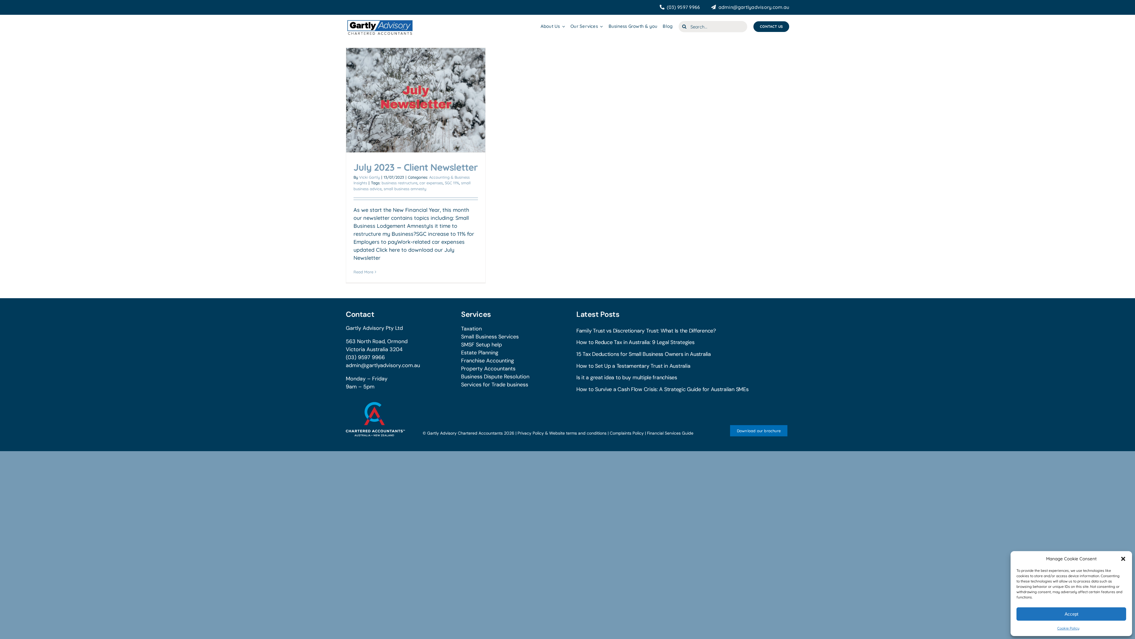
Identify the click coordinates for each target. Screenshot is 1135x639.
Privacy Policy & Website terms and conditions (562, 433)
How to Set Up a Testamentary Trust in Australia (633, 365)
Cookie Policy (1068, 628)
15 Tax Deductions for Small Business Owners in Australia (643, 354)
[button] (1123, 559)
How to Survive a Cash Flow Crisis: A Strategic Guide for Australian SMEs (662, 389)
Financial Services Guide (670, 433)
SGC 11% (452, 182)
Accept (1071, 614)
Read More (363, 272)
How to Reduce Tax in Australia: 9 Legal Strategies (635, 342)
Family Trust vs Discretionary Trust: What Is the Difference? (646, 330)
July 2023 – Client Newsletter (416, 167)
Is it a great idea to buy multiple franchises (626, 377)
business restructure (399, 182)
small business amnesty (405, 188)
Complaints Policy (627, 433)
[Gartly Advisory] (379, 20)
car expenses (431, 182)
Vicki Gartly (369, 177)
